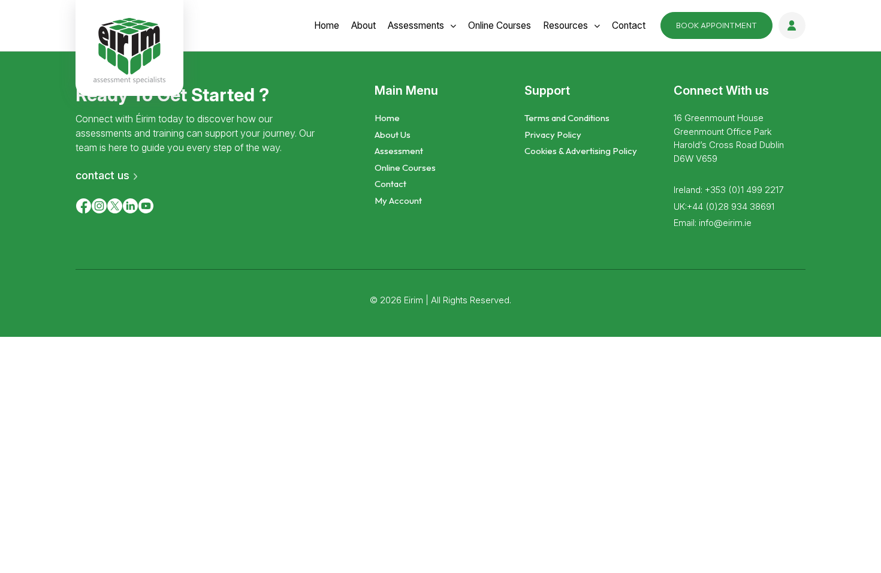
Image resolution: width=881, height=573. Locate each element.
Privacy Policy (552, 134)
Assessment (399, 150)
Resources (565, 25)
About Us (393, 134)
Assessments (416, 25)
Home (326, 25)
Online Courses (405, 167)
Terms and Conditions (567, 117)
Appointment (716, 25)
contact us (102, 175)
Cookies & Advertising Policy (580, 150)
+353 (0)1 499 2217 (744, 189)
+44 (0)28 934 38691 (730, 206)
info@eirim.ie (725, 222)
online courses (499, 25)
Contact (628, 25)
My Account (398, 200)
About (363, 25)
